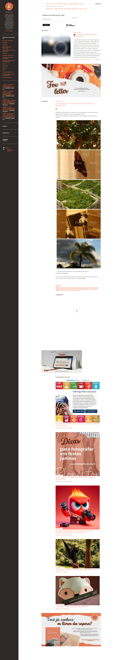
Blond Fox (9, 12)
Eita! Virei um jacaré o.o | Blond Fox (72, 606)
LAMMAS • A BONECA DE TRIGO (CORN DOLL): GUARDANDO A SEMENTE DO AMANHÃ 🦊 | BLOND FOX (9, 116)
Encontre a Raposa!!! (8, 40)
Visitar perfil (9, 31)
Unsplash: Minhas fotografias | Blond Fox (75, 570)
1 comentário (65, 571)
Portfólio (5, 53)
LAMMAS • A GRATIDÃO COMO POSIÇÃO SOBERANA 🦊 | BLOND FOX (8, 86)
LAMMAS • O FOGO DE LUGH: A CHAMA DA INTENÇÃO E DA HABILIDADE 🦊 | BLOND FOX (8, 94)
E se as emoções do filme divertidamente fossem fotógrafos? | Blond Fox (74, 532)
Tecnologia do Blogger (72, 653)
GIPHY (4, 70)
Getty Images (67, 8)
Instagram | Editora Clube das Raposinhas (9, 61)
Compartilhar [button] (76, 59)
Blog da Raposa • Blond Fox (64, 3)
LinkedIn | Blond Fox (8, 72)
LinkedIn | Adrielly (7, 77)
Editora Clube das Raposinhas (7, 47)
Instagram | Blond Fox (8, 55)
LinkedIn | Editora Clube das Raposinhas (8, 75)
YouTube (5, 44)
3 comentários (65, 608)
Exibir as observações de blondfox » (10, 150)
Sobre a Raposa (58, 8)
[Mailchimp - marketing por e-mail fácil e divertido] (70, 26)
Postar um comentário (85, 59)
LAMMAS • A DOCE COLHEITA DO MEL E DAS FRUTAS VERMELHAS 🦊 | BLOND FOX (9, 108)
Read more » (98, 59)
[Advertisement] (52, 338)
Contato (80, 8)
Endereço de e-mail (47, 19)
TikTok (4, 63)
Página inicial (49, 8)
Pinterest (5, 68)
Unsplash (74, 8)
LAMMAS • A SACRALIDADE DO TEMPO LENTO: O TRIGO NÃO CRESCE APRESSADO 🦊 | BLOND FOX (9, 101)
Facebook (5, 65)
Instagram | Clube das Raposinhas (8, 58)
